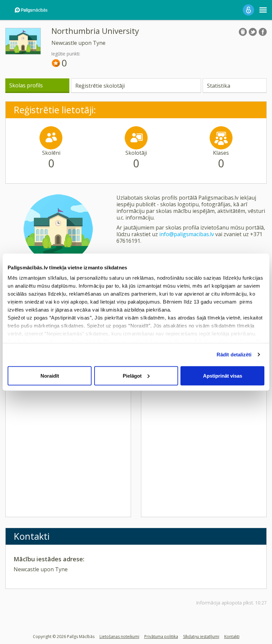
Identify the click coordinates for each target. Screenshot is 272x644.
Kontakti (231, 636)
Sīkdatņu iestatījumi (201, 636)
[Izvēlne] (263, 10)
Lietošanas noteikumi (119, 636)
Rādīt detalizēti (234, 354)
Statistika (218, 85)
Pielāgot (132, 375)
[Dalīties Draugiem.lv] (243, 32)
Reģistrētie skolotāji (100, 85)
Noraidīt (49, 375)
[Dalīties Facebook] (263, 32)
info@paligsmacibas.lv (186, 234)
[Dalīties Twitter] (253, 32)
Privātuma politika (161, 636)
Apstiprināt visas (222, 375)
